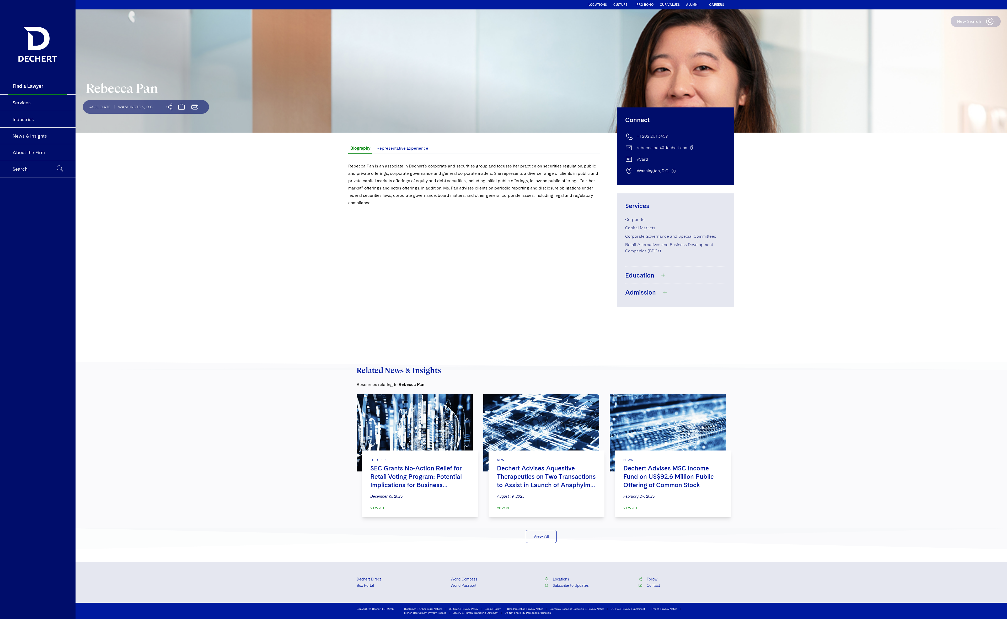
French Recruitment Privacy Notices (425, 612)
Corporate (635, 219)
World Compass (464, 579)
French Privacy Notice (664, 608)
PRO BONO (645, 5)
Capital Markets (640, 227)
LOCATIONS (597, 5)
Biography (360, 148)
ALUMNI (692, 5)
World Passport (463, 585)
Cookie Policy (493, 608)
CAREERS (716, 5)
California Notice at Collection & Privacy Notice (577, 608)
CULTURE (620, 5)
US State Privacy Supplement (628, 608)
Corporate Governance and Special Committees (670, 236)
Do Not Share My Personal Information (528, 612)
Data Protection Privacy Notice (525, 608)
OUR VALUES (670, 5)
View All (377, 508)
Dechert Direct (369, 579)
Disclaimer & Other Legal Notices (423, 608)
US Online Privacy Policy (463, 608)
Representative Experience (402, 148)
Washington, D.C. (135, 107)
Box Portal (365, 585)
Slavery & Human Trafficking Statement (475, 612)
